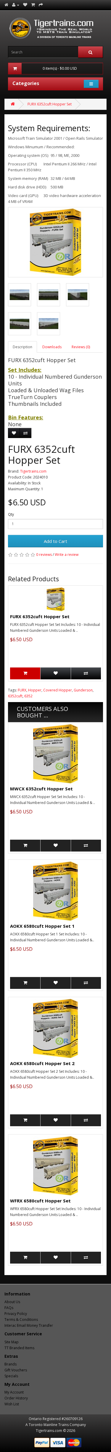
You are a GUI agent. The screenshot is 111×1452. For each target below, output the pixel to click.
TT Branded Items (19, 1347)
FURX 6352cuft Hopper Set (50, 104)
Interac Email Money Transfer (28, 1325)
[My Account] (15, 4)
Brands (10, 1364)
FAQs (8, 1307)
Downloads (52, 346)
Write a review (66, 554)
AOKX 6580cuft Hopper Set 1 (42, 926)
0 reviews (44, 554)
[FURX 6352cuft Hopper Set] (55, 242)
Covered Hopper (57, 690)
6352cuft (15, 696)
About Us (12, 1301)
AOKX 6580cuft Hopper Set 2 (42, 1063)
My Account (14, 1392)
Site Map (11, 1341)
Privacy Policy (15, 1313)
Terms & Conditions (21, 1319)
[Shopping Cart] (33, 4)
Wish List (11, 1404)
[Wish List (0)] (25, 4)
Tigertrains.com (33, 471)
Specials (11, 1375)
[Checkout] (41, 4)
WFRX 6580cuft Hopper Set (40, 1201)
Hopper (34, 690)
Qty (11, 514)
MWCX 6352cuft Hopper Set (41, 789)
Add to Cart (55, 541)
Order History (16, 1398)
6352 (28, 696)
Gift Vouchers (15, 1370)
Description (22, 346)
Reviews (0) (81, 346)
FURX (22, 690)
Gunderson (83, 690)
